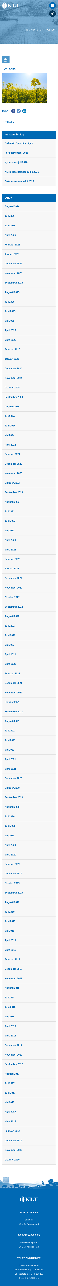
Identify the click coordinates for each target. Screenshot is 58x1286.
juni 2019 (10, 921)
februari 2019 (12, 959)
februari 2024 (12, 454)
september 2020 (14, 797)
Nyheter (37, 30)
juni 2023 (10, 521)
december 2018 (13, 969)
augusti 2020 (12, 807)
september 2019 (14, 892)
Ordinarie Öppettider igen (19, 143)
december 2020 (13, 778)
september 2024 (14, 397)
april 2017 (10, 1112)
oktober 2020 (12, 788)
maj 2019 (9, 931)
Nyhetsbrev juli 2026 (16, 162)
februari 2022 (12, 673)
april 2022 (10, 654)
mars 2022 (10, 664)
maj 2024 (9, 435)
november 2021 (13, 692)
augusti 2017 (12, 1074)
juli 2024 (10, 416)
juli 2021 (10, 730)
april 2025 (10, 330)
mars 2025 (10, 340)
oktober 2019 (12, 883)
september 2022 (14, 606)
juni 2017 (10, 1093)
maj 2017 (9, 1102)
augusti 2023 (12, 502)
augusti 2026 (12, 206)
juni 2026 (10, 225)
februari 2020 (12, 864)
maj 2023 (9, 530)
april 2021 (10, 759)
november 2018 (13, 978)
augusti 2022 (12, 616)
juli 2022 (10, 626)
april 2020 (10, 845)
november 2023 (13, 473)
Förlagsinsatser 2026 (16, 153)
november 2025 (13, 273)
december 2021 (13, 683)
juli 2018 (10, 997)
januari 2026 (12, 254)
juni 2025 (10, 311)
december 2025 (13, 263)
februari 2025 (12, 349)
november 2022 (13, 587)
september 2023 (14, 492)
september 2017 (14, 1064)
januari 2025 (12, 359)
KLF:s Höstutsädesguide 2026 (22, 172)
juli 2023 (10, 511)
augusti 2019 (12, 902)
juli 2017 (10, 1083)
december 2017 (13, 1045)
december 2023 (13, 464)
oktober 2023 (12, 483)
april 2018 (10, 1026)
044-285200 (32, 1265)
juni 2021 (10, 740)
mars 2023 (10, 549)
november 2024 (13, 378)
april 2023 (10, 540)
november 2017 (13, 1054)
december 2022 (13, 578)
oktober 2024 (12, 387)
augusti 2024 (12, 406)
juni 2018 (10, 1007)
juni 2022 (10, 635)
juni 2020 (10, 826)
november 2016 (13, 1150)
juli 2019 (10, 911)
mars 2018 (10, 1035)
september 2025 (14, 282)
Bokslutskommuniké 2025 (19, 181)
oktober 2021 (12, 702)
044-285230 (37, 1274)
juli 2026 (10, 216)
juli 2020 (10, 816)
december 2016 (13, 1140)
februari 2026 (12, 244)
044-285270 (38, 1269)
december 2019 (13, 873)
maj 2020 (9, 835)
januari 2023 (12, 568)
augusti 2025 (12, 292)
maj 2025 (9, 321)
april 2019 (10, 940)
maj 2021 (9, 749)
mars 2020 (10, 854)
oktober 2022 (12, 597)
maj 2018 (9, 1016)
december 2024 (13, 368)
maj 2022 (9, 645)
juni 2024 (10, 425)
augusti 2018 (12, 988)
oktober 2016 (12, 1159)
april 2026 (10, 235)
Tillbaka (9, 122)
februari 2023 (12, 559)
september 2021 (14, 711)
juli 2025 (10, 301)
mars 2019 (10, 950)
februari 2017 (12, 1131)
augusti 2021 (12, 721)
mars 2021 (10, 769)
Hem (27, 30)
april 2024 (10, 444)
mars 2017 (10, 1121)
